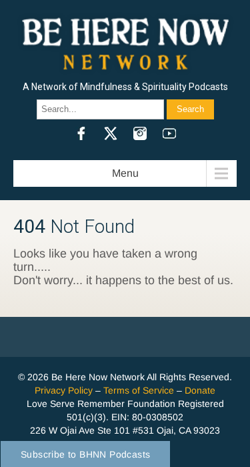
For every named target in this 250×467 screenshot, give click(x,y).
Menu (125, 173)
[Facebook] (81, 133)
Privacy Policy (64, 390)
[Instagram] (140, 133)
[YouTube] (169, 133)
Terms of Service (138, 390)
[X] (110, 133)
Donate (200, 390)
